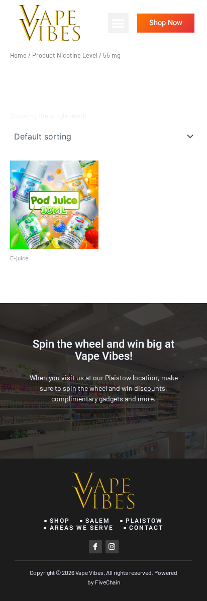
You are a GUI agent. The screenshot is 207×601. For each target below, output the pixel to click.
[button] (118, 23)
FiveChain (107, 581)
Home (18, 55)
